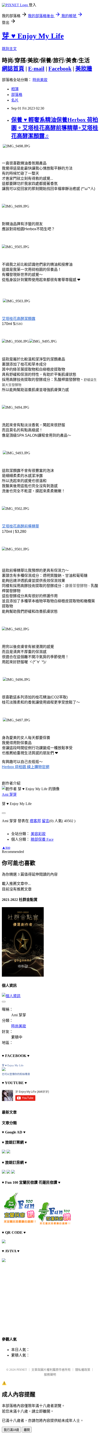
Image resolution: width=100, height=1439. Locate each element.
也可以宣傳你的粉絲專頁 (16, 1074)
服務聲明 (50, 1374)
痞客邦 (35, 821)
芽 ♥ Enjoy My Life (33, 36)
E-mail (36, 69)
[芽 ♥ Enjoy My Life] (4, 1070)
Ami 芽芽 (9, 794)
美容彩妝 (38, 834)
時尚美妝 (40, 80)
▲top (6, 847)
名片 (15, 100)
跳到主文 (9, 49)
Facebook (59, 69)
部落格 (16, 95)
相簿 (15, 89)
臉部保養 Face (42, 839)
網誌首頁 (13, 69)
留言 (45, 821)
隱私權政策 (82, 1369)
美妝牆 (83, 69)
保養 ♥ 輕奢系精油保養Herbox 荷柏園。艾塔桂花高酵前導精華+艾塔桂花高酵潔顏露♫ (54, 128)
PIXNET (22, 1369)
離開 (27, 1430)
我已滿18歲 (11, 1430)
